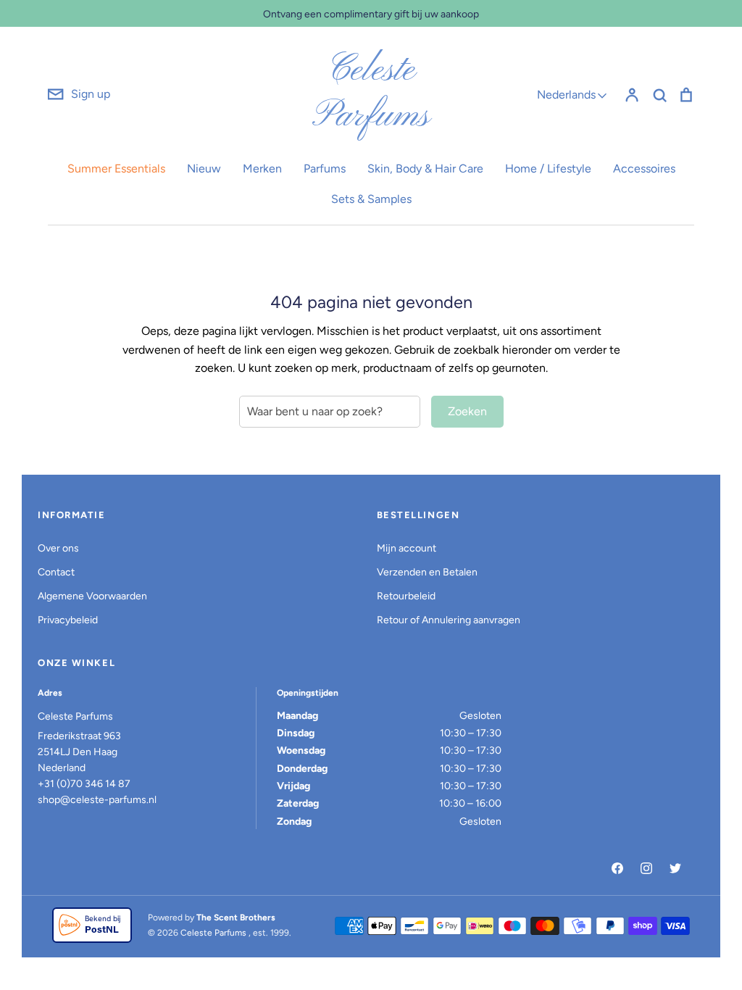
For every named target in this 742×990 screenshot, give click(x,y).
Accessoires (644, 168)
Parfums (325, 168)
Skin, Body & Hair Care (425, 168)
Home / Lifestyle (548, 168)
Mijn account (406, 548)
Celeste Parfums (371, 94)
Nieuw (204, 168)
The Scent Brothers (235, 917)
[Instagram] (646, 868)
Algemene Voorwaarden (92, 596)
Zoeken (467, 411)
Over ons (58, 548)
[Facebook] (617, 868)
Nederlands (566, 94)
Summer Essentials (116, 168)
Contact (56, 572)
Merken (262, 168)
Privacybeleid (68, 620)
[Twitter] (675, 868)
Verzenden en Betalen (427, 572)
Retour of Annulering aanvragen (448, 620)
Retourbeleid (406, 596)
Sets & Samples (371, 199)
